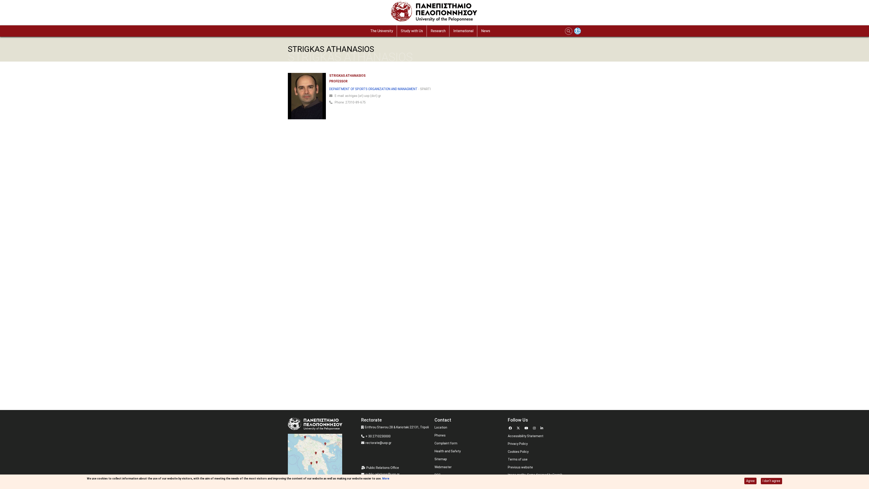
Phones (440, 435)
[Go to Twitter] (519, 427)
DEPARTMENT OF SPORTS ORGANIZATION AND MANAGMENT (373, 89)
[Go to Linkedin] (542, 427)
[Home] (434, 12)
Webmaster (443, 467)
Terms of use (518, 459)
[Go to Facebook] (511, 427)
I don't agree (771, 481)
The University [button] (381, 31)
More (385, 478)
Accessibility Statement (525, 436)
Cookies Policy (518, 451)
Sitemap (440, 459)
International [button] (463, 31)
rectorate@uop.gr (378, 443)
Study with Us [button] (412, 31)
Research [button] (438, 31)
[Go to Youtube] (527, 427)
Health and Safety (447, 451)
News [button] (485, 31)
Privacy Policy (518, 444)
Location (440, 427)
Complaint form (445, 443)
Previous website (520, 467)
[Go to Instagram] (535, 427)
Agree (750, 481)
